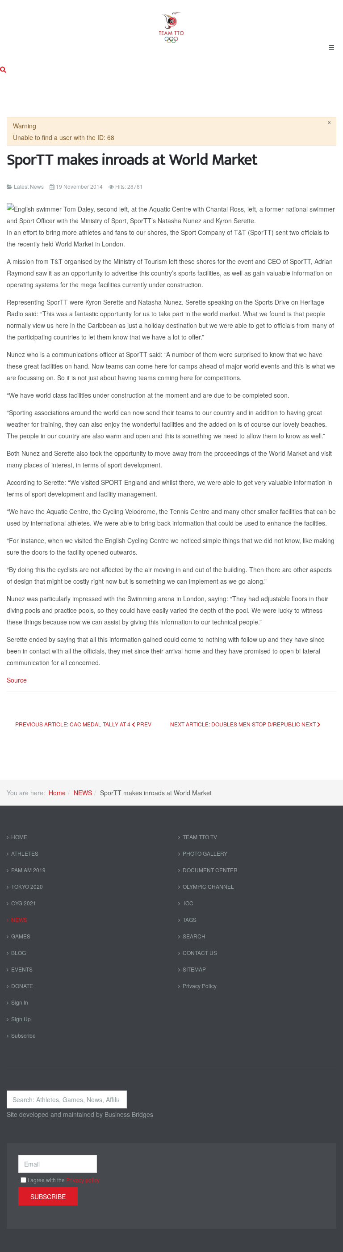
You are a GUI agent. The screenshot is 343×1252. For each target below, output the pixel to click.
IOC (188, 903)
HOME (19, 836)
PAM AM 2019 (28, 870)
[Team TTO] (171, 23)
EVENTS (22, 969)
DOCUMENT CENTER (210, 870)
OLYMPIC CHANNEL (208, 886)
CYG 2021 (23, 903)
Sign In (19, 1002)
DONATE (22, 985)
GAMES (20, 936)
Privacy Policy (200, 985)
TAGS (190, 919)
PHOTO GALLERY (205, 853)
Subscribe (23, 1035)
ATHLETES (24, 853)
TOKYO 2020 (27, 886)
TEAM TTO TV (200, 836)
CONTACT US (200, 952)
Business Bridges (129, 1114)
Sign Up (21, 1019)
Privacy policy (83, 1180)
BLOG (18, 952)
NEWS (83, 792)
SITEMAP (194, 969)
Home (57, 792)
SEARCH (194, 936)
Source (17, 679)
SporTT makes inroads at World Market (132, 160)
